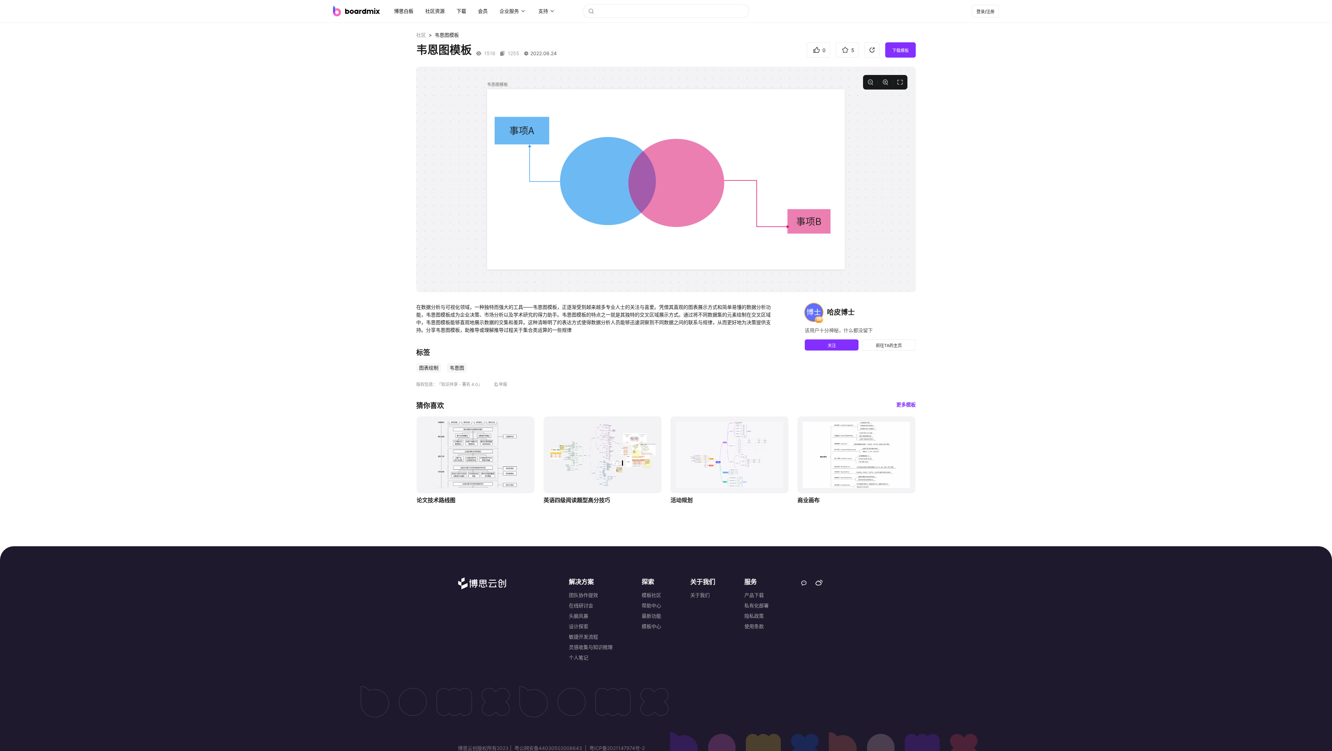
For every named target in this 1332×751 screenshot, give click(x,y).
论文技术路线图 (436, 500)
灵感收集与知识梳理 (591, 647)
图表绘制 (428, 368)
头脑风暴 (578, 616)
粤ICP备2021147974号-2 (616, 748)
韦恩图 (457, 368)
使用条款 (754, 626)
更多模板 (906, 404)
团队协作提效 (583, 595)
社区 (421, 35)
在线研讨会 (581, 605)
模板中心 (651, 626)
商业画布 (808, 500)
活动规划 (682, 500)
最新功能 (651, 616)
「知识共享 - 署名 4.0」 (459, 384)
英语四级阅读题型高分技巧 (577, 500)
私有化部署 (756, 605)
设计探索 (578, 626)
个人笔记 (578, 657)
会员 (483, 11)
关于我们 (700, 595)
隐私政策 (754, 616)
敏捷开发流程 (583, 637)
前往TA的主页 (889, 345)
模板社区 (651, 595)
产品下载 (754, 595)
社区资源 (435, 11)
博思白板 (403, 11)
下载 (461, 11)
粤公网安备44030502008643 (548, 748)
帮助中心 (651, 605)
